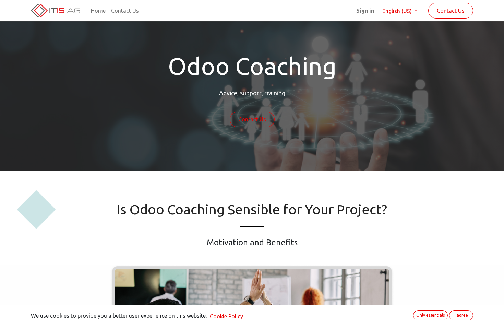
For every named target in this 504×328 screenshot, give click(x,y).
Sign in (365, 11)
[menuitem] (98, 10)
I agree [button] (461, 315)
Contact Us (451, 11)
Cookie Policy (226, 316)
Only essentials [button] (430, 315)
